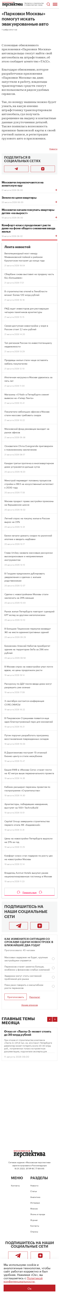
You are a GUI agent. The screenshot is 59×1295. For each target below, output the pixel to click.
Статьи (33, 1191)
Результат (34, 996)
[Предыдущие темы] (49, 1019)
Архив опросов (29, 1005)
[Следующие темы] (54, 1019)
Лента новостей (17, 247)
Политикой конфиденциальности (23, 1279)
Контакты (15, 1185)
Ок (29, 1288)
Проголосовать (15, 997)
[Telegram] (18, 925)
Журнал (34, 1219)
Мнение (34, 1208)
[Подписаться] (43, 169)
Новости (53, 148)
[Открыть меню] (55, 4)
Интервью (35, 1202)
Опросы (34, 1231)
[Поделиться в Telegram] (16, 169)
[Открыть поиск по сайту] (48, 4)
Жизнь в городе (37, 1214)
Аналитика (35, 1196)
